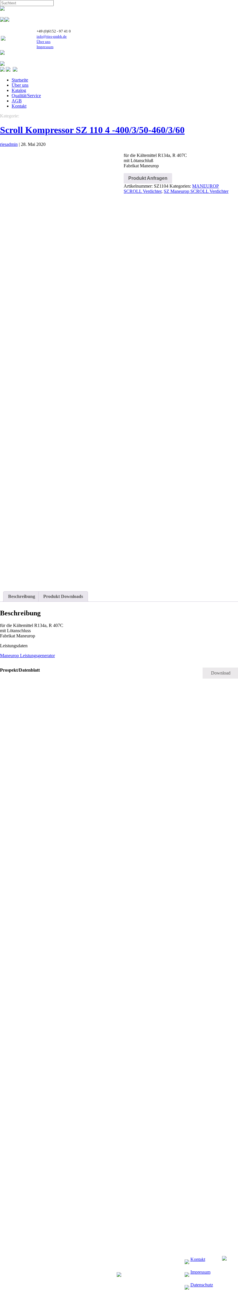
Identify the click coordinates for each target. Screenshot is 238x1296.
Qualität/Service (26, 95)
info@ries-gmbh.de (52, 36)
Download (220, 672)
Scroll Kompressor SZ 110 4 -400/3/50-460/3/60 (92, 130)
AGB (17, 100)
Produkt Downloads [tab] (63, 596)
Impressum (45, 47)
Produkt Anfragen (147, 178)
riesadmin (9, 144)
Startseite (20, 79)
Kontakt (19, 106)
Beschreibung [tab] (21, 596)
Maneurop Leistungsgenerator (27, 655)
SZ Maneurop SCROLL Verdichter (196, 191)
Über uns (44, 41)
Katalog (19, 90)
